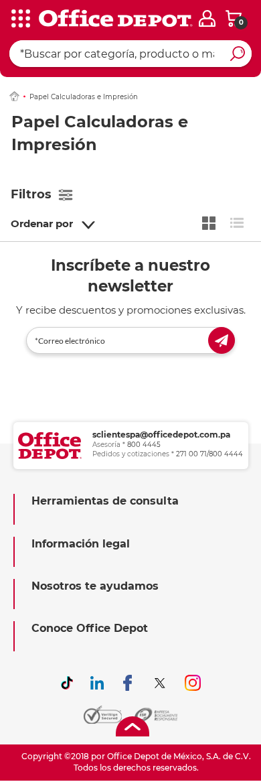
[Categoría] (20, 19)
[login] (207, 18)
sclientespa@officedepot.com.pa (161, 435)
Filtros (31, 194)
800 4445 (144, 444)
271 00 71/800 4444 (209, 454)
